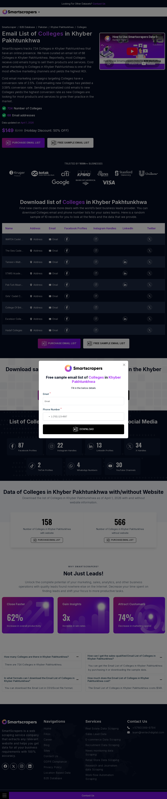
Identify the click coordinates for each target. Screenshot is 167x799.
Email (47, 393)
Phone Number (52, 409)
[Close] (124, 365)
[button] (46, 416)
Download (86, 429)
